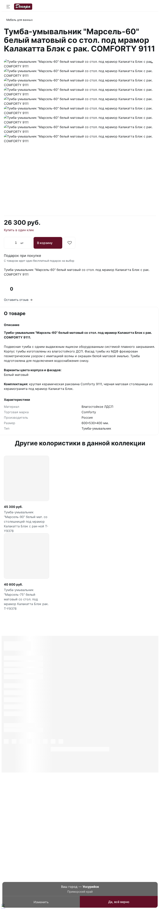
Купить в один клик (19, 230)
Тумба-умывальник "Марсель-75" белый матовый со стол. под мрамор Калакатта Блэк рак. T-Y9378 (26, 599)
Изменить (41, 902)
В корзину (44, 243)
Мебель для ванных (19, 19)
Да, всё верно (118, 902)
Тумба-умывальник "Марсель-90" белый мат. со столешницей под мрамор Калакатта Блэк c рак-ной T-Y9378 (26, 521)
